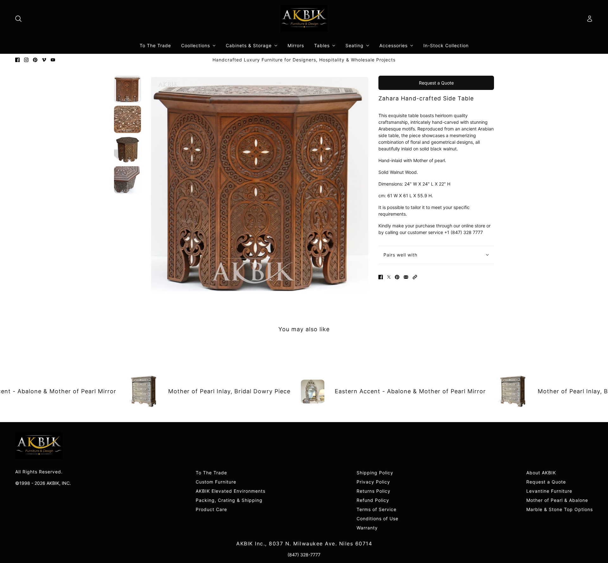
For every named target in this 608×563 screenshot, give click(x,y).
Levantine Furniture (549, 491)
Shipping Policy (375, 472)
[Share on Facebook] (380, 277)
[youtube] (52, 59)
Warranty (367, 527)
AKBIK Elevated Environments (230, 491)
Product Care (211, 509)
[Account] (589, 19)
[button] (414, 277)
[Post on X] (389, 277)
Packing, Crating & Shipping (229, 500)
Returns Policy (373, 491)
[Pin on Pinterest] (397, 277)
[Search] (18, 19)
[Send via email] (405, 277)
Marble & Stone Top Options (559, 509)
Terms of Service (376, 509)
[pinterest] (35, 59)
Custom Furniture (216, 481)
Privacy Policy (373, 481)
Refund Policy (373, 500)
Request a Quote (436, 82)
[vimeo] (44, 59)
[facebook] (17, 59)
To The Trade (211, 472)
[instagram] (26, 59)
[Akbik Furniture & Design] (304, 18)
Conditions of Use (377, 518)
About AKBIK (541, 472)
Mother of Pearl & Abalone (557, 500)
